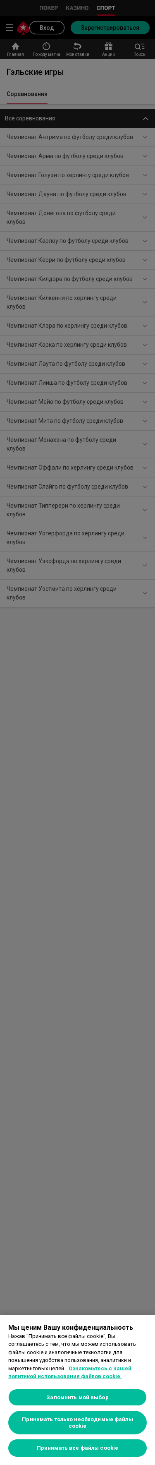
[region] (77, 1390)
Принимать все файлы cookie (77, 1448)
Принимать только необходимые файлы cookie (77, 1422)
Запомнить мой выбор (77, 1397)
